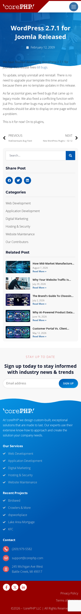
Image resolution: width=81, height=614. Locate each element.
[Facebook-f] (6, 587)
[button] (9, 180)
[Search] (70, 155)
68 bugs (42, 67)
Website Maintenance (20, 234)
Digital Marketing (17, 219)
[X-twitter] (14, 587)
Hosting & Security (18, 226)
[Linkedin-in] (23, 587)
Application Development (23, 211)
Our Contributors (17, 242)
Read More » (39, 271)
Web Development (18, 203)
